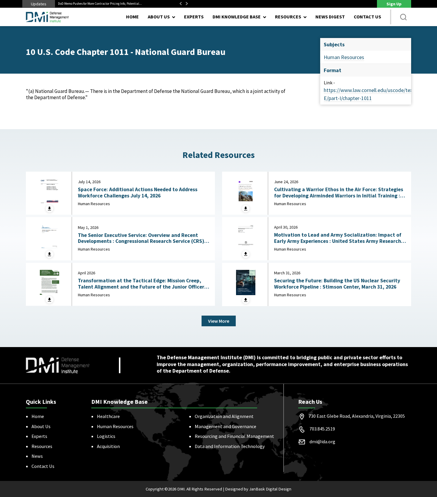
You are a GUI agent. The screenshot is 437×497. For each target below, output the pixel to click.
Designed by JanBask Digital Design (258, 489)
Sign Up (394, 4)
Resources (42, 446)
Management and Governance (225, 426)
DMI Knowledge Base (237, 17)
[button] (403, 17)
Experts (194, 17)
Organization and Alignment (224, 416)
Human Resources (344, 57)
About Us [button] (159, 17)
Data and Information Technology (230, 446)
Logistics (106, 436)
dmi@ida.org (322, 441)
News (37, 456)
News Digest (330, 17)
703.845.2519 (322, 429)
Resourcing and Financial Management (234, 436)
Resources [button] (288, 17)
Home (132, 17)
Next (187, 4)
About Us (41, 426)
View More (218, 321)
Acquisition (108, 446)
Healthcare (108, 416)
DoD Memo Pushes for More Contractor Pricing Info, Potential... (100, 3)
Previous (181, 4)
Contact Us (367, 17)
